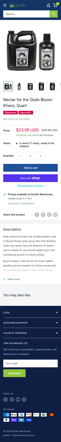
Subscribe (14, 373)
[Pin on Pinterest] (43, 214)
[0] (55, 5)
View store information (21, 203)
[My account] (48, 5)
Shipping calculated (27, 135)
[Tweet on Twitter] (49, 214)
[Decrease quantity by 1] (19, 155)
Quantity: (8, 155)
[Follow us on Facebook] (5, 399)
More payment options (31, 185)
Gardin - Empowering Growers (18, 435)
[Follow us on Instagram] (11, 399)
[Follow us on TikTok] (24, 399)
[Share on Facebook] (37, 214)
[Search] (54, 14)
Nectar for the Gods (16, 119)
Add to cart (31, 167)
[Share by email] (55, 214)
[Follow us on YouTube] (18, 399)
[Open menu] (5, 5)
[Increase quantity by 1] (40, 155)
